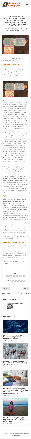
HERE (4, 257)
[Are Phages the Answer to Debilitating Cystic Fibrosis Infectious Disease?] (15, 326)
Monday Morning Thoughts (12, 30)
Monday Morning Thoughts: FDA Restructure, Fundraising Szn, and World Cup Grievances (15, 363)
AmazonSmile (19, 248)
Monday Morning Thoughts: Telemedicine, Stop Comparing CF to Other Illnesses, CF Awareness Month (15, 391)
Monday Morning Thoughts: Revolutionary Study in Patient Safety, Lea (15, 419)
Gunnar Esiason (14, 28)
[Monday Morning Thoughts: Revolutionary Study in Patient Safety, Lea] (15, 407)
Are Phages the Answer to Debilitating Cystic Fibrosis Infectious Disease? (14, 336)
